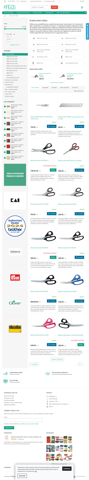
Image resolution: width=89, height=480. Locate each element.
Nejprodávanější (64, 87)
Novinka (10, 39)
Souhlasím (67, 469)
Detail (53, 170)
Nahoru (35, 364)
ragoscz (51, 406)
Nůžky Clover (10, 73)
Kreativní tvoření (9, 82)
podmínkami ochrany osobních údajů (28, 424)
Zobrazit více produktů (56, 82)
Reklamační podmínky (9, 405)
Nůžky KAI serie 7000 (12, 64)
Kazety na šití (8, 94)
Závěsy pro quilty (9, 96)
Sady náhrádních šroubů (13, 78)
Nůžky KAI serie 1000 (12, 57)
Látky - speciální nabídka (11, 89)
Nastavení (22, 476)
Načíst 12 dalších (57, 359)
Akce (9, 37)
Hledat (54, 7)
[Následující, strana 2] (79, 364)
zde (36, 471)
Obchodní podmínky (9, 400)
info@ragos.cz (52, 396)
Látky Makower (9, 85)
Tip (9, 42)
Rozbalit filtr (14, 45)
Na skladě (11, 34)
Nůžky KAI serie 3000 (12, 59)
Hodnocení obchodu (35, 1)
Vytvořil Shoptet (81, 476)
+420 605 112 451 (53, 401)
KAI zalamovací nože (12, 71)
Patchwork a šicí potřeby (11, 80)
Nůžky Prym (10, 75)
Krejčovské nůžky (9, 54)
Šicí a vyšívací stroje (10, 92)
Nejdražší (54, 87)
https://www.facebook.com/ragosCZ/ (58, 404)
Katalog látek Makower (13, 87)
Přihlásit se (9, 427)
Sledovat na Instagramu (60, 464)
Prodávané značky (50, 1)
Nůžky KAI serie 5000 (12, 61)
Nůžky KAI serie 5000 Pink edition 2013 (16, 68)
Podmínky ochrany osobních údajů (13, 403)
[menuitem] (8, 12)
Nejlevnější (45, 87)
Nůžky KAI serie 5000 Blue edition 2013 (16, 66)
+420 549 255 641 (53, 399)
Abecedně (75, 87)
